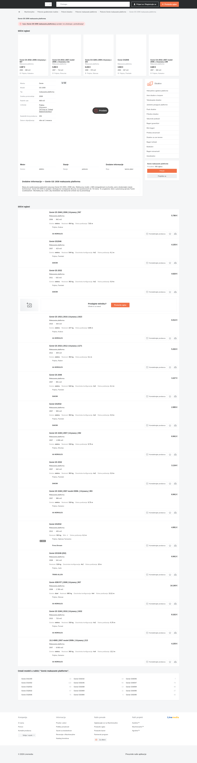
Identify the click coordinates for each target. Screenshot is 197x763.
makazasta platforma (46, 92)
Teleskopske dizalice (154, 100)
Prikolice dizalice (152, 114)
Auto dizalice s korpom (155, 95)
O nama (21, 723)
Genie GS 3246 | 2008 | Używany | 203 (98, 61)
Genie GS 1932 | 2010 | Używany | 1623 (65, 317)
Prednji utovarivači (153, 133)
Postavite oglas (120, 305)
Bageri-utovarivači (153, 151)
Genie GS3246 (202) (57, 553)
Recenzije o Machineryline (65, 734)
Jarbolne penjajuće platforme (157, 105)
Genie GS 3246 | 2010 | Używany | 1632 (65, 611)
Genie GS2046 (55, 241)
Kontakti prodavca (24, 731)
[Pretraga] (58, 4)
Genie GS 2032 (55, 270)
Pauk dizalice (151, 109)
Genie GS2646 (123, 60)
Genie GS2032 (55, 404)
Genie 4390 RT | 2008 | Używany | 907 (65, 582)
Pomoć (20, 727)
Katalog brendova (62, 738)
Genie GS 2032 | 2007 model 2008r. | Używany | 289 (161, 61)
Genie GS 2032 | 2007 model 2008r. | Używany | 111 (63, 61)
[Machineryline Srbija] (30, 4)
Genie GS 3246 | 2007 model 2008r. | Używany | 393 (70, 491)
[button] (170, 234)
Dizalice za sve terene (154, 137)
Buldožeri (150, 147)
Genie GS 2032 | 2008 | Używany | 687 (33, 61)
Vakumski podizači (153, 119)
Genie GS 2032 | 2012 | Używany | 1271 (65, 346)
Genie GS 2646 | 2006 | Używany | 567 (65, 212)
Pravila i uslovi (61, 723)
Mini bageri (151, 128)
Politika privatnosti (62, 727)
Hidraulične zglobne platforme (157, 91)
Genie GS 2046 (55, 375)
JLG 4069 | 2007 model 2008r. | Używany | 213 (68, 640)
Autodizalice (151, 156)
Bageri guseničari (153, 123)
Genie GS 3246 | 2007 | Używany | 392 (65, 433)
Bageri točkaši (152, 142)
